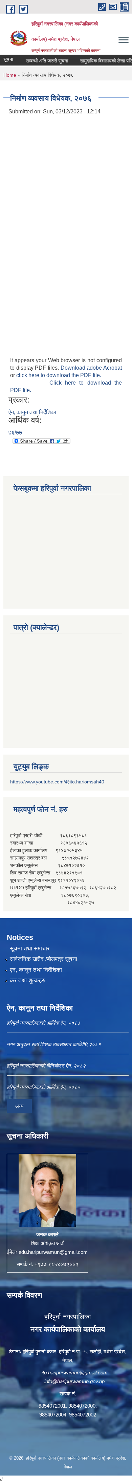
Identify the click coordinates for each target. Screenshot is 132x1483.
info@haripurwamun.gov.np (74, 1381)
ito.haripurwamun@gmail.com (75, 1372)
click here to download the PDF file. (58, 375)
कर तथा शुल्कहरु (27, 980)
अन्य (19, 1106)
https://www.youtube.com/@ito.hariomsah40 (57, 781)
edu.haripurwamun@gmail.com (53, 1252)
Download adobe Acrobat (91, 368)
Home (9, 75)
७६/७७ (15, 432)
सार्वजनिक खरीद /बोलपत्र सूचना (43, 959)
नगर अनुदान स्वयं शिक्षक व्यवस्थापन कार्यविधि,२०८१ (54, 1044)
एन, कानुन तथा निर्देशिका (36, 970)
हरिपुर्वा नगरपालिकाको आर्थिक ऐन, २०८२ (43, 1087)
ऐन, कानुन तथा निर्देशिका (32, 412)
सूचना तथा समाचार (29, 948)
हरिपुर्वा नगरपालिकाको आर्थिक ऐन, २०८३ (43, 1023)
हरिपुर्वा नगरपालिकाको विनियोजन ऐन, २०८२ (46, 1066)
